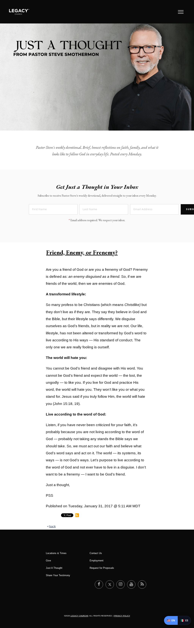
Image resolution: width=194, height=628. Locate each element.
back (52, 526)
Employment (96, 560)
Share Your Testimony (58, 575)
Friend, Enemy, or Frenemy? (82, 252)
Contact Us (96, 553)
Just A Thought (54, 568)
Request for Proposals (102, 568)
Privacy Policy (122, 616)
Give (48, 560)
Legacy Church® (79, 616)
